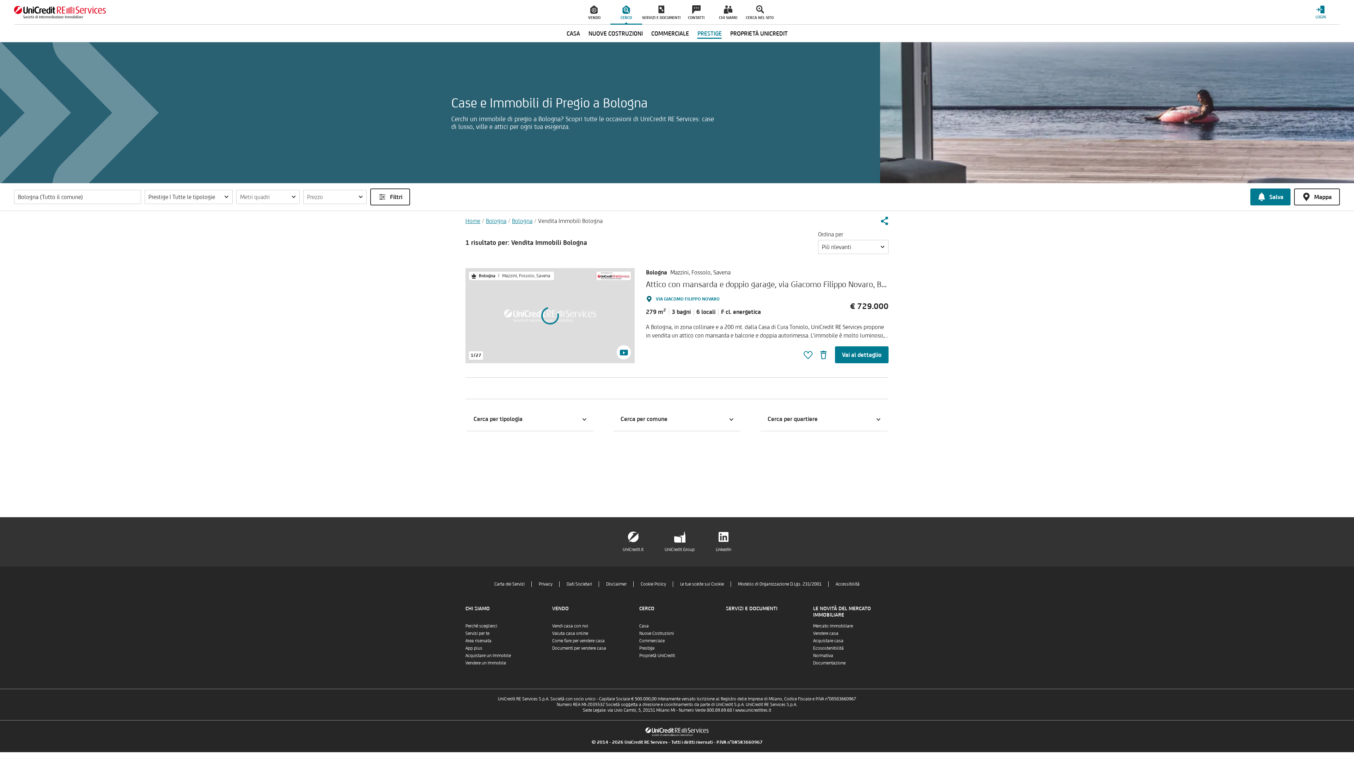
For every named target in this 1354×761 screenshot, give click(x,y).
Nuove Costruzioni (656, 633)
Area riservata (478, 640)
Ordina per (830, 234)
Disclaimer (616, 584)
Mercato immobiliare (833, 626)
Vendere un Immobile (485, 663)
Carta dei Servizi (509, 584)
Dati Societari (579, 584)
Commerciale (652, 640)
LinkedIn (723, 549)
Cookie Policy (653, 584)
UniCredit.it (633, 549)
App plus (473, 648)
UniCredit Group (680, 549)
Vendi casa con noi (570, 626)
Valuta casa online (570, 633)
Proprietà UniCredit (657, 655)
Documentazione (829, 663)
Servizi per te (477, 633)
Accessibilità (848, 584)
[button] (189, 197)
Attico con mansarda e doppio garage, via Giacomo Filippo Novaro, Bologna (775, 284)
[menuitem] (594, 12)
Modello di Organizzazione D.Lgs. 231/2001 (780, 584)
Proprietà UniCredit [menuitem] (759, 33)
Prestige (646, 648)
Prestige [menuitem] (709, 33)
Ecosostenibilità (828, 648)
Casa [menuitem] (573, 33)
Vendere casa (825, 633)
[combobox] (853, 247)
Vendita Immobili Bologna (570, 220)
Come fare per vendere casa (578, 640)
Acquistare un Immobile (488, 655)
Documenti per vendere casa (579, 648)
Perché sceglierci (481, 626)
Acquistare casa (828, 640)
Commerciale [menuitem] (670, 33)
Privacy (546, 584)
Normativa (823, 655)
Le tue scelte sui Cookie (702, 584)
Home (472, 220)
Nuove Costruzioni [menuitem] (615, 33)
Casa (644, 626)
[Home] (60, 12)
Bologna (496, 220)
